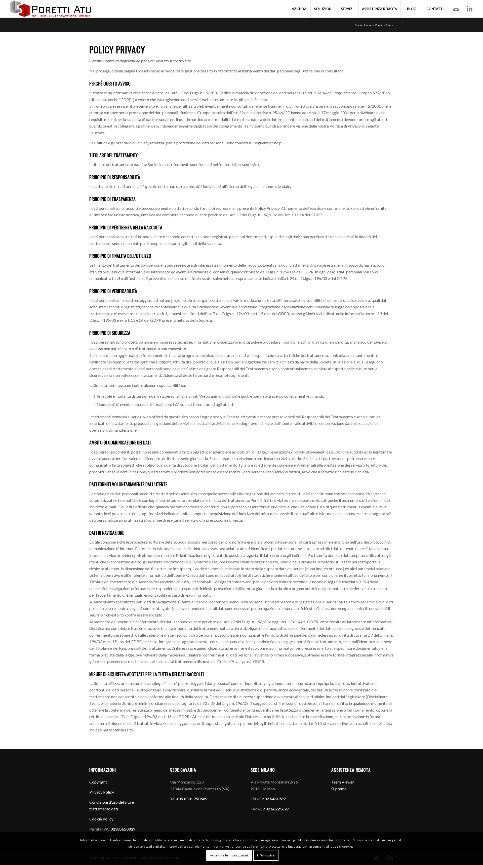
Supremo (339, 788)
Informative (266, 855)
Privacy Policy (101, 792)
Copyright (98, 781)
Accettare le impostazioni (229, 855)
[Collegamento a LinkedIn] (469, 8)
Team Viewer (342, 781)
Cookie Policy (101, 818)
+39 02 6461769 (271, 798)
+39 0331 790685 (191, 798)
